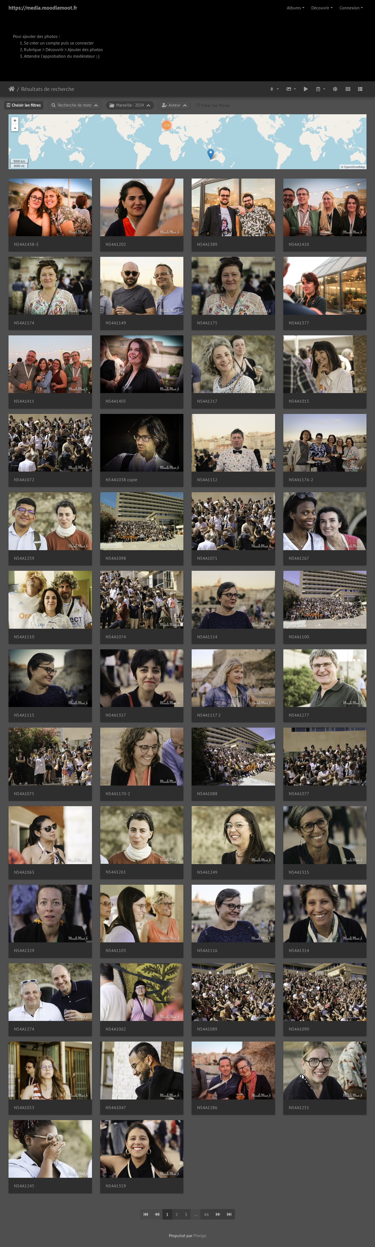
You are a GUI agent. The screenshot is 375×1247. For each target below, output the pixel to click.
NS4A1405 (116, 401)
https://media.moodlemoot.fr (43, 7)
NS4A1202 (116, 244)
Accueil (12, 89)
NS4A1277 (299, 715)
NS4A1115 (24, 715)
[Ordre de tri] (274, 88)
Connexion (350, 7)
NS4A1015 (299, 401)
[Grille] (348, 88)
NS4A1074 (116, 636)
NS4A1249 (207, 872)
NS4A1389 (207, 244)
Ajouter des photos (85, 49)
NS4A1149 (116, 322)
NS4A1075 (24, 793)
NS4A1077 (299, 793)
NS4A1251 (299, 1107)
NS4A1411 (24, 401)
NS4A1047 (116, 1107)
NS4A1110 (24, 636)
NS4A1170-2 (118, 793)
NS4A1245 (24, 1185)
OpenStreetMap (354, 167)
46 (206, 1214)
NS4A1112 (207, 479)
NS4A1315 (299, 872)
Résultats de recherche (47, 89)
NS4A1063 (24, 872)
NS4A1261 (116, 872)
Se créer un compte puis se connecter (59, 43)
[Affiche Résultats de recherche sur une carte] (335, 88)
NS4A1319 (116, 1185)
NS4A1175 (207, 322)
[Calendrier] (320, 88)
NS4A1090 (299, 1029)
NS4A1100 (299, 636)
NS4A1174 (24, 322)
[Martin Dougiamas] (210, 154)
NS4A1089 (207, 1029)
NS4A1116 (207, 950)
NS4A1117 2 (209, 715)
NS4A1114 (207, 636)
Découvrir (320, 7)
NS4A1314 (299, 950)
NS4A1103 (116, 950)
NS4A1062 (116, 1029)
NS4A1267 (299, 558)
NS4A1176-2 (301, 479)
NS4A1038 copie (121, 479)
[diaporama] (306, 88)
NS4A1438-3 (26, 244)
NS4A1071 (207, 558)
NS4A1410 (299, 244)
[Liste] (360, 88)
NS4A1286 (207, 1107)
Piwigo (200, 1235)
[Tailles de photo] (291, 88)
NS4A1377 (299, 322)
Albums (294, 7)
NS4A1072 (24, 479)
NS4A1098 (116, 558)
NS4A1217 (207, 401)
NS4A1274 (24, 1029)
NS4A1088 (207, 793)
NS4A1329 (24, 950)
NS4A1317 (116, 715)
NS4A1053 (24, 1107)
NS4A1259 (24, 558)
